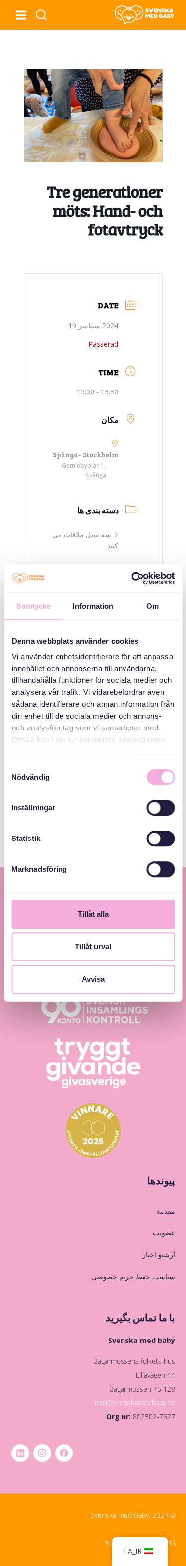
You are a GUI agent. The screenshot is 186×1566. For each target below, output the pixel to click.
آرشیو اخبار (158, 1254)
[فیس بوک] (64, 1453)
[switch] (160, 808)
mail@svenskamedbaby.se (135, 1402)
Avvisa (93, 979)
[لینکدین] (20, 1453)
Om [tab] (152, 606)
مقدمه (165, 1211)
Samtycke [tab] (33, 606)
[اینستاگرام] (42, 1453)
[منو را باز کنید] (21, 15)
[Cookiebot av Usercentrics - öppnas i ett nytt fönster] (132, 578)
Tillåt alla (93, 914)
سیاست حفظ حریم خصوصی (133, 1276)
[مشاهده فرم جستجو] (41, 15)
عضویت (164, 1232)
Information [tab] (92, 606)
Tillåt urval (93, 946)
